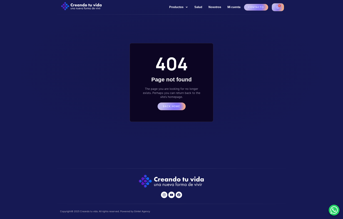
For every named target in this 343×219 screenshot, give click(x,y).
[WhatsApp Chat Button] (334, 210)
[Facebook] (179, 195)
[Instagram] (164, 195)
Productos (176, 7)
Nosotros (214, 7)
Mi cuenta (233, 7)
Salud (198, 7)
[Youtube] (171, 195)
